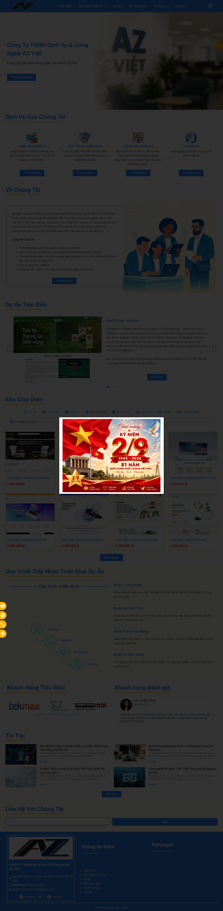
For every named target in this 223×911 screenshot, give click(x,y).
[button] (159, 422)
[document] (111, 455)
